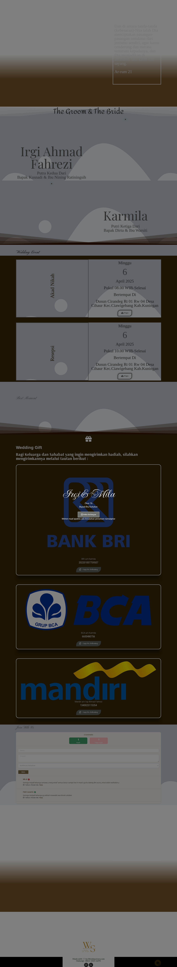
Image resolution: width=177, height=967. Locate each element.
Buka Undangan (89, 514)
